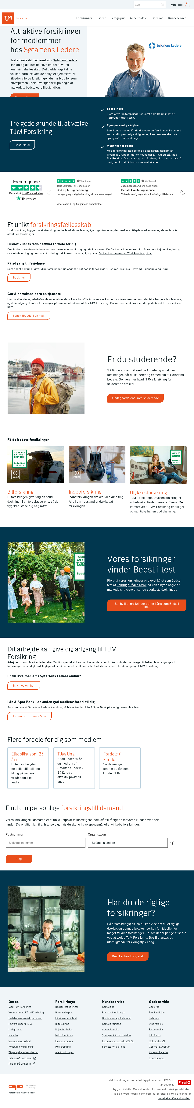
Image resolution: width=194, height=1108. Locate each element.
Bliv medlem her (24, 685)
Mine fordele (138, 18)
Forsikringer (84, 18)
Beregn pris (117, 18)
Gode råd (157, 18)
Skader (101, 18)
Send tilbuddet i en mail (29, 315)
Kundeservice (177, 18)
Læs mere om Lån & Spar (29, 716)
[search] (150, 4)
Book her (19, 277)
